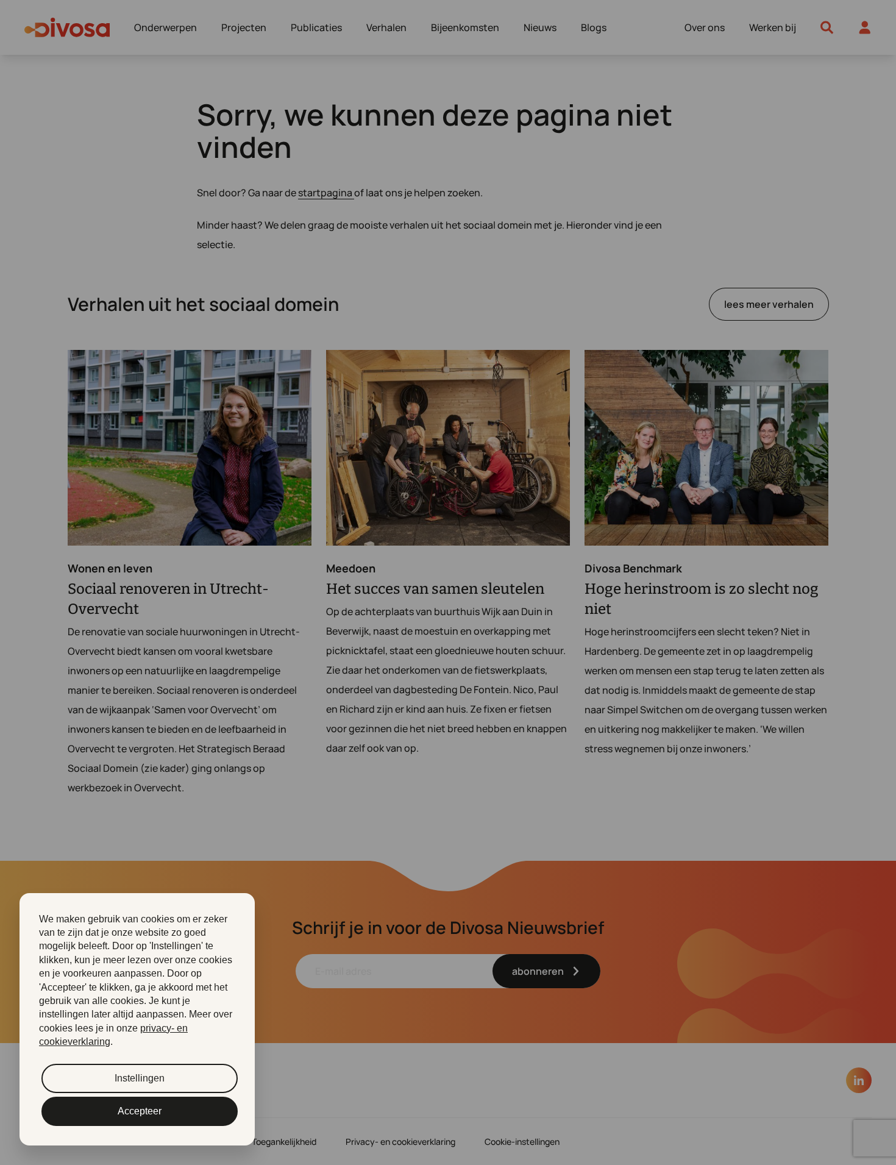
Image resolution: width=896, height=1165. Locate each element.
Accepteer (140, 1111)
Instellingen (140, 1078)
